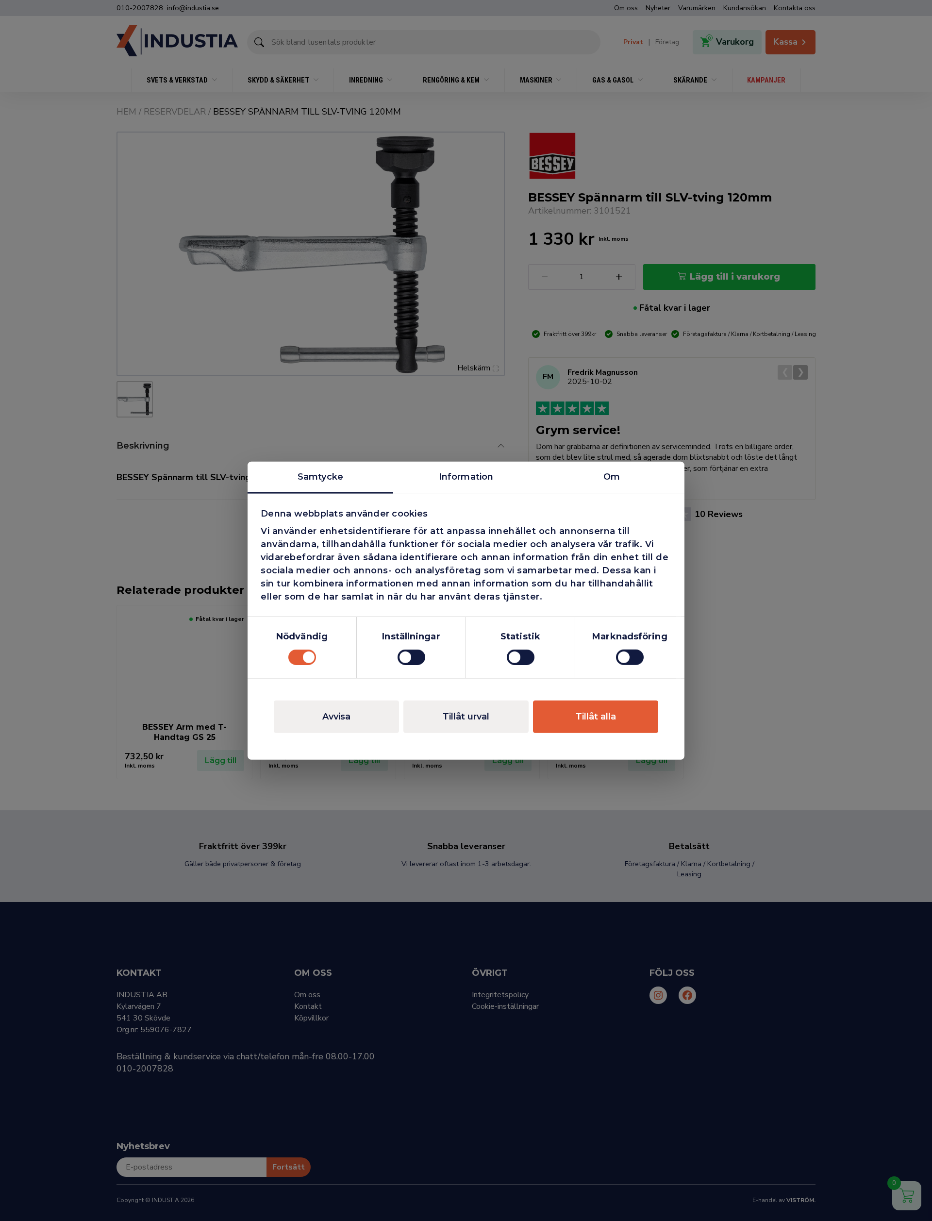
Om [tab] (611, 476)
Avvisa (336, 716)
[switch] (411, 657)
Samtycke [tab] (320, 476)
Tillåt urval (466, 716)
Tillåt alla (596, 716)
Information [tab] (466, 476)
